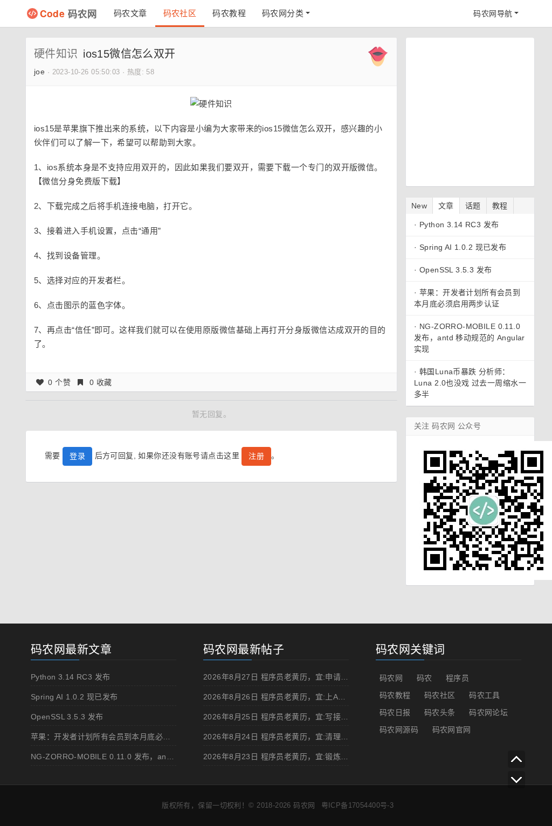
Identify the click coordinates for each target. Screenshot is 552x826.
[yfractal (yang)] (378, 56)
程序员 (457, 678)
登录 (77, 456)
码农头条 (440, 712)
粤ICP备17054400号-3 (357, 805)
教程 (500, 205)
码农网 (69, 13)
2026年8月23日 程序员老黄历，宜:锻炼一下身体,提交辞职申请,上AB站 (326, 756)
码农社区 (180, 13)
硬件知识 (56, 54)
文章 (446, 205)
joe (39, 71)
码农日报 (395, 712)
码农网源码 (399, 729)
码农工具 (484, 695)
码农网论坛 (488, 712)
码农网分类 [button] (282, 13)
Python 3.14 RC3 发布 (459, 224)
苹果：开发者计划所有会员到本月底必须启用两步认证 (124, 736)
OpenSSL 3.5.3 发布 (455, 269)
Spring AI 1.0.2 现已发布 (462, 247)
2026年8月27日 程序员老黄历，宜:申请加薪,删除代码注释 (304, 677)
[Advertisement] (481, 110)
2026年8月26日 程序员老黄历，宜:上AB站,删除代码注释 (301, 696)
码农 (424, 678)
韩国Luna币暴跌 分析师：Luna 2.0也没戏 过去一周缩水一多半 (470, 382)
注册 (256, 456)
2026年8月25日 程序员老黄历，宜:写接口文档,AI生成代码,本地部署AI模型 (332, 716)
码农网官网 (451, 729)
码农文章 (130, 13)
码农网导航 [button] (492, 13)
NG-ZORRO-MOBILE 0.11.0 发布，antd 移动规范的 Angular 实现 (469, 337)
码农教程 (229, 13)
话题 (473, 205)
